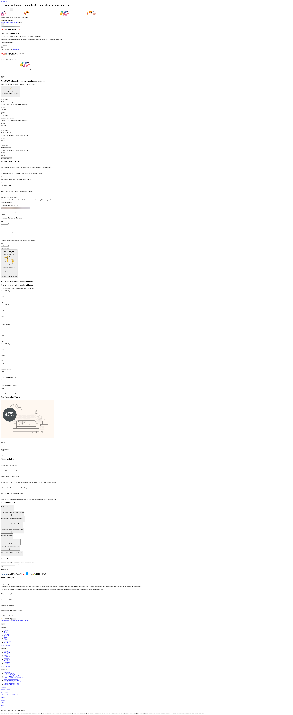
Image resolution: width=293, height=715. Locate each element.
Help (16, 22)
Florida (5, 632)
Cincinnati (6, 658)
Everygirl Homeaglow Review (11, 676)
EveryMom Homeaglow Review (11, 684)
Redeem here (16, 49)
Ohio (5, 638)
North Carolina (7, 641)
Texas (5, 631)
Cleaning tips (12, 22)
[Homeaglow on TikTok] (7, 622)
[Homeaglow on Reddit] (5, 622)
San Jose (6, 663)
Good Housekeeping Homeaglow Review (14, 681)
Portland (6, 654)
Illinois (5, 637)
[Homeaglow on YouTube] (9, 622)
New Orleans (7, 656)
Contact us (16, 620)
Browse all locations (5, 645)
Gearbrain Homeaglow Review (11, 683)
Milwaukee (6, 660)
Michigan (6, 642)
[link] (10, 91)
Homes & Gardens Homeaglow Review (13, 677)
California (6, 630)
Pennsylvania (7, 635)
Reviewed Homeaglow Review (11, 680)
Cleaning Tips (7, 672)
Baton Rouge (7, 662)
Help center (3, 620)
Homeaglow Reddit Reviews (11, 679)
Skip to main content (6, 1)
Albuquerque (7, 659)
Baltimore (6, 655)
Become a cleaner (5, 22)
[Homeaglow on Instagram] (3, 622)
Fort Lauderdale (7, 652)
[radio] (146, 103)
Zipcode (5, 45)
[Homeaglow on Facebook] (1, 622)
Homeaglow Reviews (9, 673)
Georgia (6, 639)
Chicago (6, 651)
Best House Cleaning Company (11, 675)
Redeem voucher (10, 620)
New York (6, 634)
